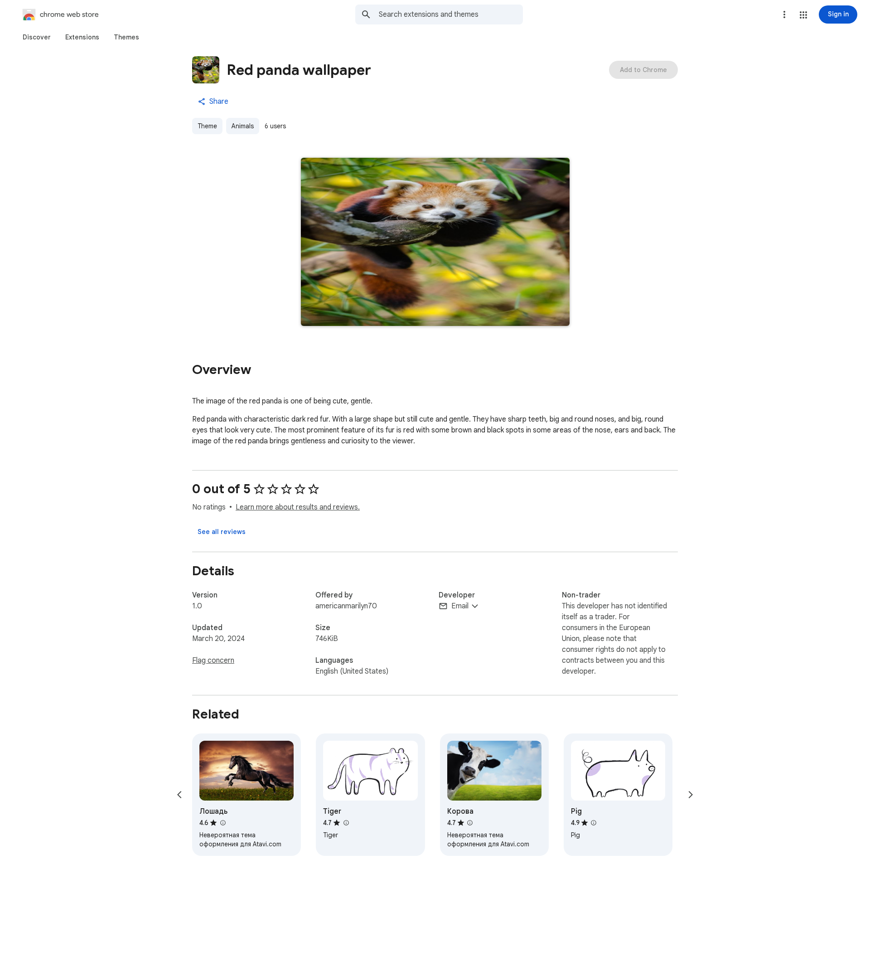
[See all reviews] (221, 532)
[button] (803, 15)
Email (460, 606)
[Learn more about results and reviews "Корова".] (470, 823)
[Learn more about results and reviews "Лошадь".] (222, 823)
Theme (207, 126)
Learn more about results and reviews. (298, 507)
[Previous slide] (179, 795)
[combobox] (451, 14)
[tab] (36, 37)
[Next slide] (691, 795)
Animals (243, 126)
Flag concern (213, 660)
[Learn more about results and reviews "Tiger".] (346, 823)
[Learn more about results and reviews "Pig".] (593, 823)
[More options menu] (784, 14)
